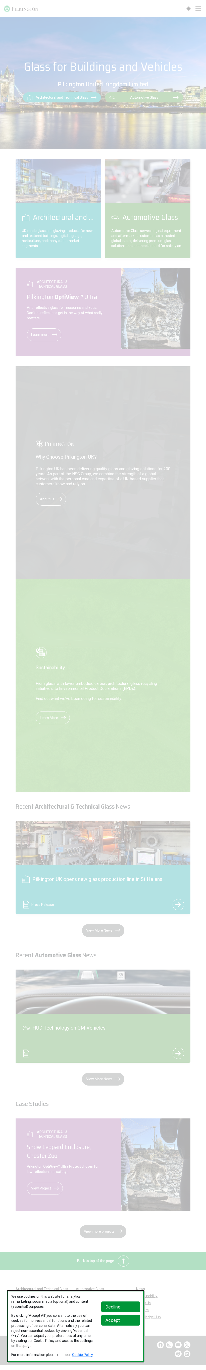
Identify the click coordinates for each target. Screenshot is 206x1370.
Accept (113, 1320)
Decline (113, 1306)
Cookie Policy (82, 1355)
